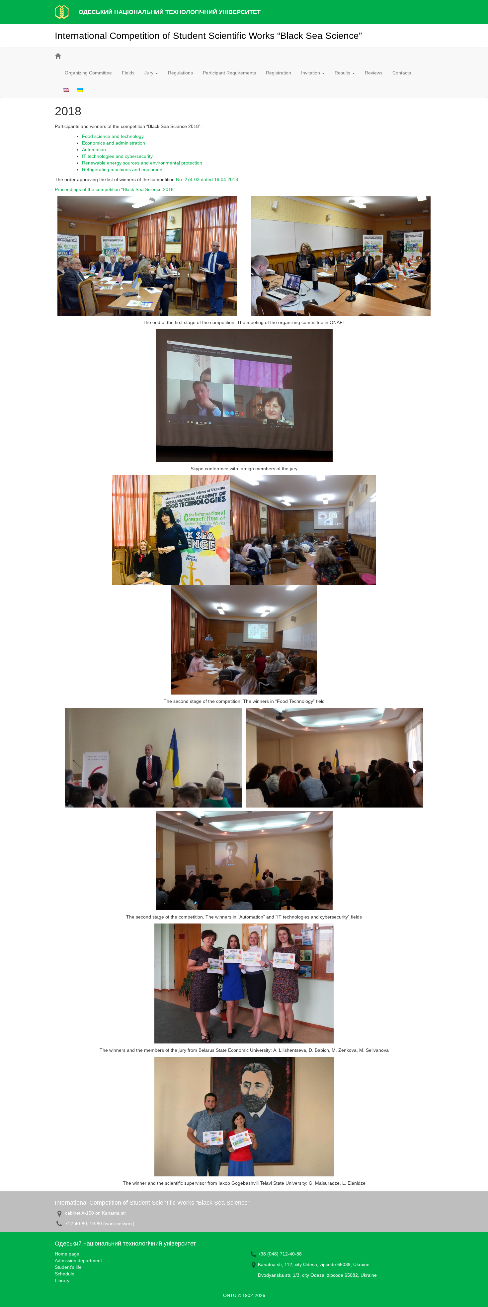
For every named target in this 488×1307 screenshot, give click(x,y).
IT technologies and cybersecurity (117, 156)
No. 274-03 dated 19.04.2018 (207, 179)
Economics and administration (113, 143)
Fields (128, 72)
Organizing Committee (88, 72)
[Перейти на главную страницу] (58, 56)
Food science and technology (113, 136)
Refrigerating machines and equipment (123, 169)
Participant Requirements (229, 72)
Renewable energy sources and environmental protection (142, 162)
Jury (149, 72)
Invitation (311, 72)
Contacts (401, 72)
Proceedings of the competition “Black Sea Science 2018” (115, 189)
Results (343, 72)
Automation (94, 149)
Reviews (373, 72)
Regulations (180, 72)
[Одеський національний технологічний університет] (62, 11)
